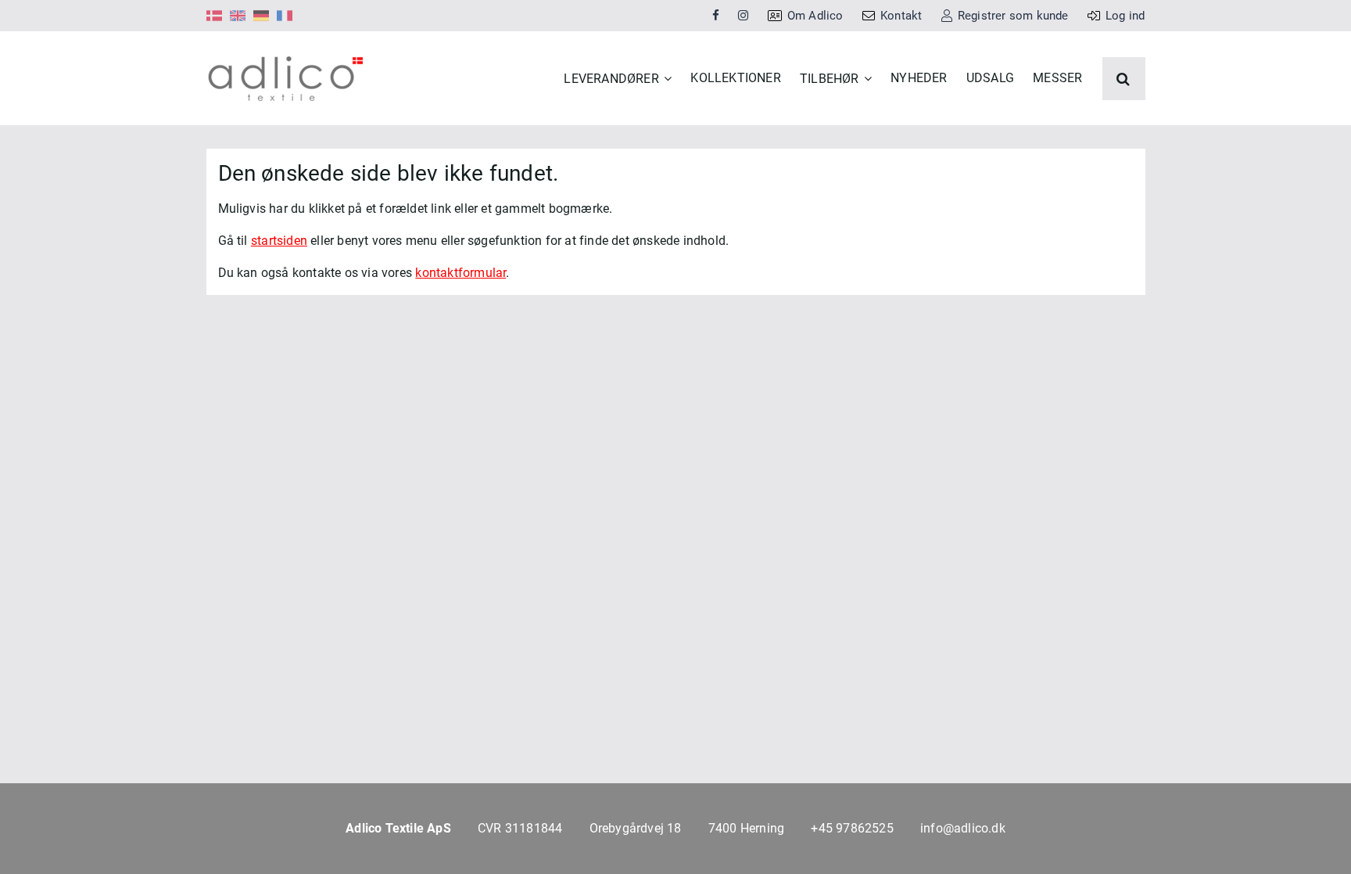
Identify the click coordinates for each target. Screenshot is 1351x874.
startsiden (279, 240)
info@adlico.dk (962, 828)
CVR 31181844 (520, 828)
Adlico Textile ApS (398, 828)
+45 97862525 (852, 828)
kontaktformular (460, 272)
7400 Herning (746, 828)
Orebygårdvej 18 (635, 828)
